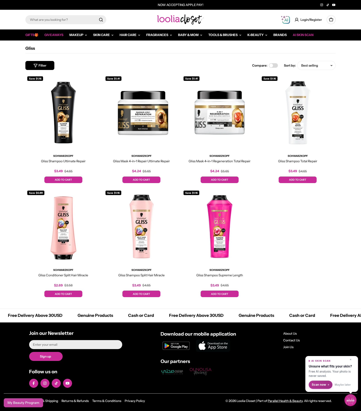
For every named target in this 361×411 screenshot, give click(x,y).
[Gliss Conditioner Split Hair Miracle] (63, 226)
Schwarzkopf (63, 155)
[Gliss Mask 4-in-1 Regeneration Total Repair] (220, 112)
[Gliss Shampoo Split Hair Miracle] (142, 226)
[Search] (101, 19)
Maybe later (343, 384)
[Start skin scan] (350, 400)
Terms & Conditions (106, 401)
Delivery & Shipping (43, 401)
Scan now (319, 384)
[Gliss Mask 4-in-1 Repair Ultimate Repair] (142, 112)
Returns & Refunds (75, 401)
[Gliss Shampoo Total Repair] (298, 112)
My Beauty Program (23, 403)
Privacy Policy (135, 401)
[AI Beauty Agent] (285, 19)
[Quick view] (95, 82)
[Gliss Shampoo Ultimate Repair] (63, 112)
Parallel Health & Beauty (285, 401)
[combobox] (65, 19)
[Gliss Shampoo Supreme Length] (220, 226)
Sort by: (290, 65)
